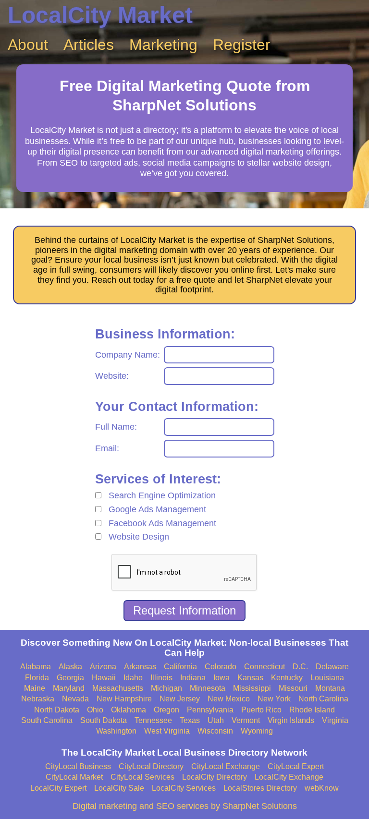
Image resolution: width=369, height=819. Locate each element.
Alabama (35, 666)
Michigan (166, 688)
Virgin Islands (291, 720)
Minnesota (207, 688)
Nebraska (37, 699)
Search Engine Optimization (162, 495)
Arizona (103, 666)
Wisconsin (215, 731)
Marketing (163, 44)
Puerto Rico (261, 710)
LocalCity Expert (58, 788)
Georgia (70, 678)
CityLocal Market (74, 777)
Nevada (75, 699)
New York (274, 699)
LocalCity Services (184, 788)
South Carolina (47, 720)
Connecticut (264, 666)
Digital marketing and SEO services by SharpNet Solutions (185, 806)
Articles (88, 44)
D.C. (300, 666)
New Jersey (180, 699)
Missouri (293, 688)
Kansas (250, 678)
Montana (330, 688)
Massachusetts (117, 688)
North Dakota (56, 710)
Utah (216, 720)
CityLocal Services (142, 777)
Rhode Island (312, 710)
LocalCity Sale (119, 788)
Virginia (335, 720)
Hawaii (104, 678)
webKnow (322, 788)
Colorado (220, 666)
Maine (34, 688)
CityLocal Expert (296, 766)
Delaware (332, 666)
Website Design (139, 537)
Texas (190, 720)
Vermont (246, 720)
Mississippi (252, 688)
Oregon (166, 710)
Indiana (193, 678)
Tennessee (153, 720)
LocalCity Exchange (289, 777)
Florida (37, 678)
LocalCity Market (100, 15)
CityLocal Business (78, 766)
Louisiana (327, 678)
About (28, 44)
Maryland (69, 688)
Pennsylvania (210, 710)
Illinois (161, 678)
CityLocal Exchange (225, 766)
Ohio (95, 710)
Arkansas (140, 666)
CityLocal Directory (151, 766)
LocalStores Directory (260, 788)
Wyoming (257, 731)
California (180, 666)
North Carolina (323, 699)
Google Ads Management (157, 509)
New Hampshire (124, 699)
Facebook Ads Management (162, 523)
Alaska (70, 666)
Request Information (184, 610)
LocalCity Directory (214, 777)
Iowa (221, 678)
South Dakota (103, 720)
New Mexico (229, 699)
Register (242, 44)
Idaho (133, 678)
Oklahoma (128, 710)
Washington (116, 731)
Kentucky (287, 678)
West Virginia (167, 731)
